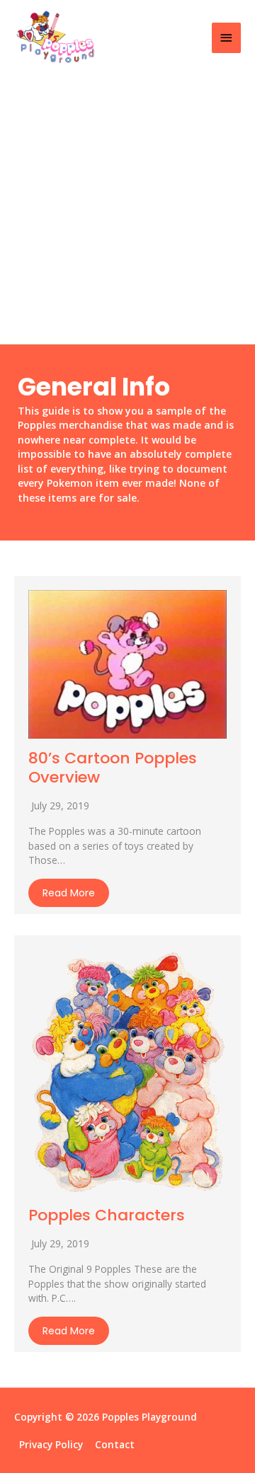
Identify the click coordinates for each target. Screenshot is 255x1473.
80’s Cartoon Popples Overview (112, 767)
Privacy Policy (51, 1444)
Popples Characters (106, 1215)
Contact (115, 1444)
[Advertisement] (127, 209)
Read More (68, 893)
